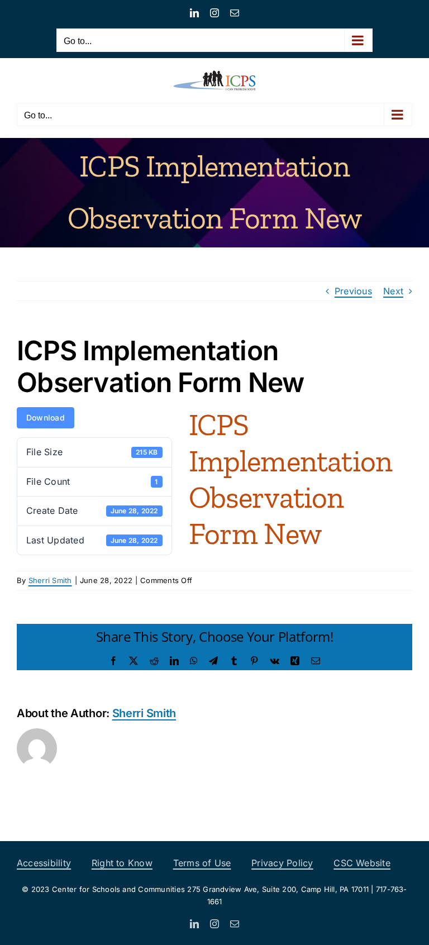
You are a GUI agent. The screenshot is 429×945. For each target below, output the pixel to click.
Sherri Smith (50, 580)
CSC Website (361, 862)
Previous (353, 291)
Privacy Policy (282, 862)
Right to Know (122, 862)
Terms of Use (202, 862)
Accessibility (44, 862)
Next (393, 291)
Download (45, 417)
